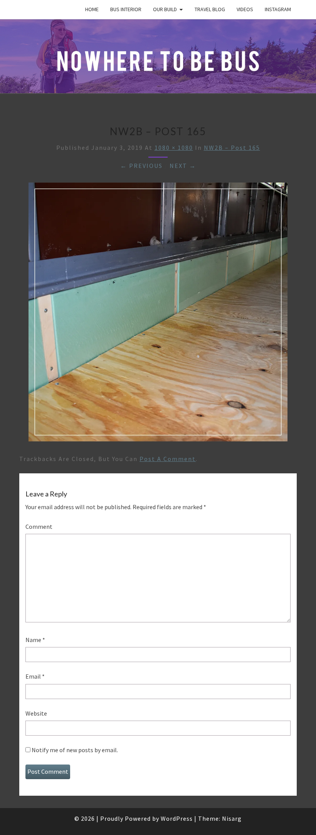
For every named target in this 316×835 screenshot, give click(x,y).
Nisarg (232, 818)
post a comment (168, 459)
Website (36, 713)
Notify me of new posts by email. (75, 750)
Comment (38, 526)
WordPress (177, 818)
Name (35, 640)
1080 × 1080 (174, 147)
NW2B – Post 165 (232, 147)
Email (35, 676)
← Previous (141, 165)
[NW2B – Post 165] (158, 314)
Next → (183, 165)
